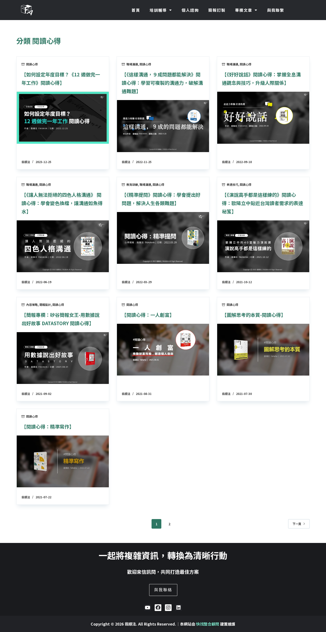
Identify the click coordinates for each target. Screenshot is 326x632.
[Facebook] (158, 607)
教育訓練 (132, 184)
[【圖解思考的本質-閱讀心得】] (263, 350)
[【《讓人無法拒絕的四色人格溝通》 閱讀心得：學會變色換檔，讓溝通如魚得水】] (63, 246)
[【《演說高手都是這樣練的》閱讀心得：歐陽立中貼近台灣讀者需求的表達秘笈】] (263, 246)
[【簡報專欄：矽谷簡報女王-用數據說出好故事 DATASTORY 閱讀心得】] (63, 358)
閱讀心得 (32, 64)
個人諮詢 (190, 10)
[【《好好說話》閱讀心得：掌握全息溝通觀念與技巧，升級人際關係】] (263, 117)
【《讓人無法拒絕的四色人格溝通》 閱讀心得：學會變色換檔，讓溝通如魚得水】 (62, 203)
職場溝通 (132, 64)
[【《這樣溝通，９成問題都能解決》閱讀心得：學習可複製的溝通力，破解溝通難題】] (163, 126)
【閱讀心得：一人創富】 (148, 314)
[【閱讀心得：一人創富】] (163, 350)
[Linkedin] (178, 607)
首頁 (135, 10)
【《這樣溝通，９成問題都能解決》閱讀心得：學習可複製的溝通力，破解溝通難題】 (162, 83)
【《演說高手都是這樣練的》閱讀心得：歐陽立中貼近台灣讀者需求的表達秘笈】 (262, 203)
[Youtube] (147, 607)
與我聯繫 (275, 10)
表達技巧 (232, 184)
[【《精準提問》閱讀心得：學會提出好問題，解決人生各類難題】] (163, 238)
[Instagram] (168, 607)
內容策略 (32, 305)
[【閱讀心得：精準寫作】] (63, 461)
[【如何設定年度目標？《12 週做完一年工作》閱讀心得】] (63, 117)
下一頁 (297, 524)
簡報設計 (45, 305)
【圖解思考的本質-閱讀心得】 (254, 314)
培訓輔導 (158, 10)
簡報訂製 (217, 10)
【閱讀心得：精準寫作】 (47, 426)
